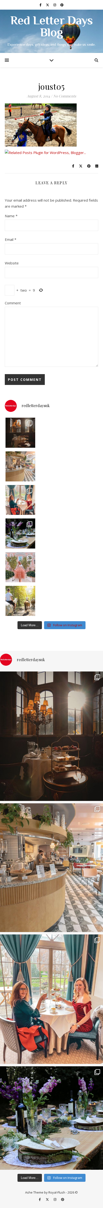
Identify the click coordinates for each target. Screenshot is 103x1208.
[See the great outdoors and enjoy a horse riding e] (20, 601)
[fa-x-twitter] (48, 5)
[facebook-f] (41, 5)
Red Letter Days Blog (51, 27)
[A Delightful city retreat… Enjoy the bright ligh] (20, 466)
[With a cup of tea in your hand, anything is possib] (20, 500)
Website (12, 263)
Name (11, 215)
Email (10, 239)
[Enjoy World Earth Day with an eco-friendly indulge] (20, 533)
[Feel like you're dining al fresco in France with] (20, 567)
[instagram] (55, 5)
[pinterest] (61, 5)
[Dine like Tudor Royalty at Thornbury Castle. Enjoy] (20, 433)
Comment (13, 302)
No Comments (64, 96)
